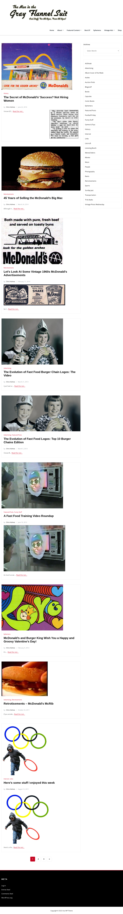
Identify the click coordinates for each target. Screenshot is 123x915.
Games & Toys (90, 125)
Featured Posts (17, 435)
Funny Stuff (18, 512)
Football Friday (90, 115)
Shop (120, 30)
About (59, 30)
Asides (87, 78)
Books (87, 92)
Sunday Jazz (89, 190)
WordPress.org (6, 898)
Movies (87, 157)
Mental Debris (90, 153)
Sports (87, 186)
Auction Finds (90, 82)
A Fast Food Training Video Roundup (29, 515)
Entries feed (5, 890)
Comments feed (7, 894)
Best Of (87, 30)
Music (87, 162)
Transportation (90, 195)
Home (52, 30)
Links (11, 779)
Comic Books (89, 101)
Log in (3, 886)
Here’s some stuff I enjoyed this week (29, 782)
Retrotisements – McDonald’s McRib (28, 703)
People (87, 167)
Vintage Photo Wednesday (94, 204)
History (6, 93)
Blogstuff (88, 87)
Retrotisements (9, 194)
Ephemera (97, 30)
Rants (87, 176)
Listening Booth (90, 148)
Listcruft (88, 143)
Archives (87, 44)
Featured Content (73, 30)
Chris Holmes (9, 107)
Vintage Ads (108, 30)
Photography (90, 172)
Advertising (7, 368)
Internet (6, 779)
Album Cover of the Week (94, 73)
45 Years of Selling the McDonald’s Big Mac (33, 198)
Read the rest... (18, 111)
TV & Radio (89, 200)
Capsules (88, 96)
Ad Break (88, 63)
